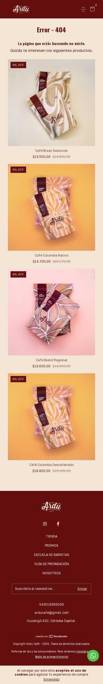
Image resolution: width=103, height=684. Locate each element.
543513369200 (51, 604)
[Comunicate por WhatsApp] (93, 656)
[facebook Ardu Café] (58, 524)
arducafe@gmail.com (52, 613)
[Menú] (84, 9)
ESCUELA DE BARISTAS (51, 555)
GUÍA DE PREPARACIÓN (51, 564)
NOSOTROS (52, 573)
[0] (91, 9)
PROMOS (51, 545)
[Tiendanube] (51, 637)
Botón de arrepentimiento (51, 656)
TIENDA (51, 536)
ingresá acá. (84, 651)
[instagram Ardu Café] (45, 524)
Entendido (51, 679)
